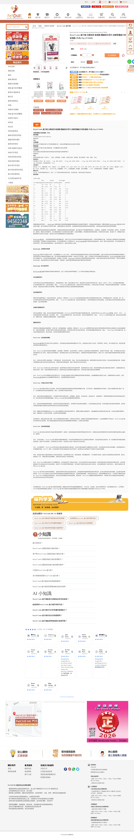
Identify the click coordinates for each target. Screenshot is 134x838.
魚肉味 (96, 62)
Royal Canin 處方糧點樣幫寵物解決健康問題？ (49, 528)
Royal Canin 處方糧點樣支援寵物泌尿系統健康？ (50, 518)
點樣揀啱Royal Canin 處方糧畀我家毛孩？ (83, 518)
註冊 (93, 2)
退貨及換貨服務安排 (48, 774)
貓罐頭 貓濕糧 (13, 84)
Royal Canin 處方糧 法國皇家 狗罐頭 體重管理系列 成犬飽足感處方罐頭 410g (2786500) (49, 94)
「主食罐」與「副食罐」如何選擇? (46, 507)
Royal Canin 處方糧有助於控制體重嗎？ (81, 523)
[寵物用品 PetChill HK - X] (77, 770)
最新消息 (28, 768)
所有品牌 (11, 66)
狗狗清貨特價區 (14, 161)
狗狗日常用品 (13, 152)
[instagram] (69, 770)
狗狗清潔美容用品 (14, 157)
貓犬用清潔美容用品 (15, 170)
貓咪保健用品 (13, 101)
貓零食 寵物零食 (14, 92)
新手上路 (28, 774)
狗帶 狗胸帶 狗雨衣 (15, 148)
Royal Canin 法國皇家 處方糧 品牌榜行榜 (99, 43)
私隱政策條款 (46, 777)
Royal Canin (51, 224)
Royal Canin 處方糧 (64, 26)
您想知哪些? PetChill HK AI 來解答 (47, 514)
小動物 (10, 183)
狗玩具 (10, 127)
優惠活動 (11, 71)
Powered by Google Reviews (67, 696)
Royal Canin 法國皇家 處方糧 (51, 113)
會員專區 (28, 771)
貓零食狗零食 (13, 144)
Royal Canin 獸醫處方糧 (54, 110)
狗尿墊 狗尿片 (13, 118)
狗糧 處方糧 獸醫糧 (15, 114)
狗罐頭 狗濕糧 (13, 109)
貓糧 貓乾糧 (12, 79)
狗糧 (9, 105)
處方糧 (36, 113)
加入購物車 (112, 55)
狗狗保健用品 (13, 131)
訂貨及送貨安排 (46, 771)
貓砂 (9, 75)
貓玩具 (10, 96)
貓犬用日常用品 (14, 165)
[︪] (122, 55)
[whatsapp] (73, 770)
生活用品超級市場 (14, 178)
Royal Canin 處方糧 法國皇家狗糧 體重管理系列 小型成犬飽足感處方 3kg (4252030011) (61, 94)
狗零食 (10, 122)
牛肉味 (89, 62)
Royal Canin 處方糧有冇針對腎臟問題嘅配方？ (49, 523)
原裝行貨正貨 (38, 110)
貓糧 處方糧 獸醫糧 (15, 88)
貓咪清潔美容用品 (14, 135)
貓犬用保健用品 (14, 174)
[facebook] (65, 770)
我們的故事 (12, 771)
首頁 (34, 26)
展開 (114, 43)
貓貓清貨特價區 (14, 139)
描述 (36, 124)
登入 (86, 2)
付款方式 (44, 768)
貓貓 (40, 26)
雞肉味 (83, 62)
